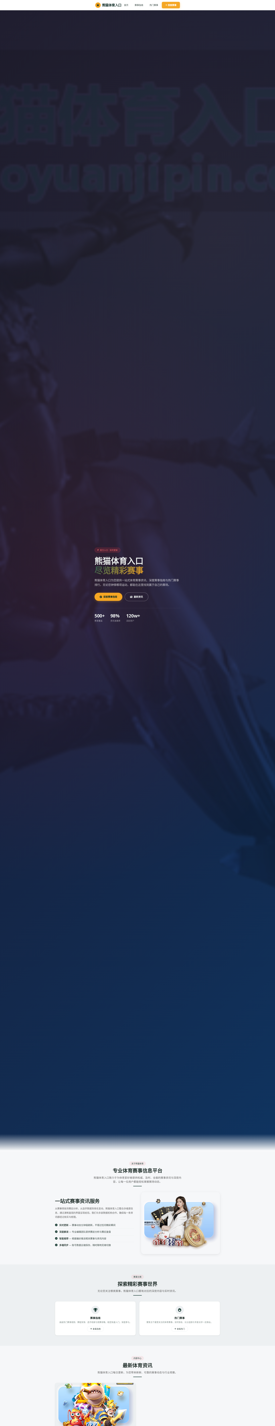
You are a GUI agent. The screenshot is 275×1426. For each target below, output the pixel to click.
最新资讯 (138, 596)
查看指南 (97, 1328)
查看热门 (181, 1328)
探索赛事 (172, 5)
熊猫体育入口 (111, 5)
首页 (126, 5)
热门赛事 (154, 5)
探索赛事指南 (110, 596)
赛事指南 (139, 5)
